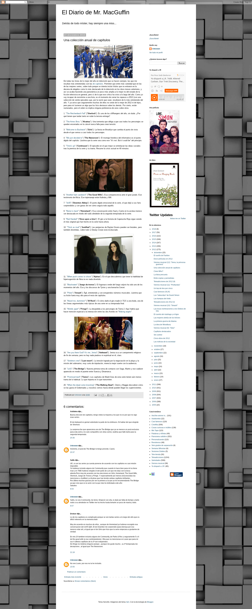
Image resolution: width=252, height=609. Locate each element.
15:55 (72, 567)
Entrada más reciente (72, 577)
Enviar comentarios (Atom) (85, 581)
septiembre (158, 353)
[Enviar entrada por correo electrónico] (95, 395)
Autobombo (156, 419)
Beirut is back (72, 211)
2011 (154, 384)
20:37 (72, 452)
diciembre (158, 253)
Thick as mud (73, 227)
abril (156, 370)
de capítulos (97, 84)
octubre (157, 349)
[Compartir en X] (105, 395)
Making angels (125, 312)
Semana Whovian (159, 448)
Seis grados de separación (162, 445)
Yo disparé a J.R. (158, 466)
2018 (154, 229)
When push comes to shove (79, 277)
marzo (156, 373)
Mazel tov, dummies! (76, 301)
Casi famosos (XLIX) (162, 292)
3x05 (68, 203)
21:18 (72, 552)
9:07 (72, 506)
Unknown (74, 446)
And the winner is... (159, 416)
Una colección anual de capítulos (167, 268)
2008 (154, 395)
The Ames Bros (73, 122)
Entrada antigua (136, 577)
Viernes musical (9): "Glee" (164, 328)
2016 (154, 236)
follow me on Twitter (178, 219)
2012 (154, 249)
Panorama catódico (159, 436)
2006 (154, 402)
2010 (154, 388)
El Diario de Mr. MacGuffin (95, 12)
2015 (154, 239)
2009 (154, 391)
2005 (154, 405)
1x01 (70, 369)
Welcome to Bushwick (75, 130)
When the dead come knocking (81, 385)
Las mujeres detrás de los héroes (167, 318)
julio (156, 360)
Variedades (156, 460)
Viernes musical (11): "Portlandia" (167, 285)
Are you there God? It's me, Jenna (82, 352)
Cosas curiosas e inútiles (161, 428)
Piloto (70, 293)
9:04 (72, 489)
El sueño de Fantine (162, 255)
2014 (154, 243)
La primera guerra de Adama (165, 321)
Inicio (105, 577)
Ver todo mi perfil (156, 53)
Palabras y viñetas (159, 434)
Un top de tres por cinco (163, 288)
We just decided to (74, 138)
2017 (154, 232)
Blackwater (72, 285)
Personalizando (158, 440)
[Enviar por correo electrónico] (100, 395)
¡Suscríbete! (154, 39)
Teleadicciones (157, 457)
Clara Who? (158, 271)
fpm (127, 602)
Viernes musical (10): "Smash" (166, 305)
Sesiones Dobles (158, 451)
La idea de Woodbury (162, 325)
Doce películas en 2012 (163, 259)
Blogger (150, 602)
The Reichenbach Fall (75, 113)
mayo (156, 366)
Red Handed (71, 219)
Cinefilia (155, 425)
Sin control (158, 335)
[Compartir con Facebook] (108, 395)
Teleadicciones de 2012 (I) (164, 302)
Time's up (70, 146)
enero (156, 380)
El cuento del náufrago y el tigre (166, 314)
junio (156, 363)
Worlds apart (73, 309)
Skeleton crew (73, 361)
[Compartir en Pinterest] (111, 395)
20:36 (72, 438)
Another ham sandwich (76, 195)
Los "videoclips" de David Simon (166, 295)
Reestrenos (156, 442)
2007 (154, 398)
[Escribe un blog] (102, 395)
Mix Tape (155, 430)
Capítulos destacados (162, 331)
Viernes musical (158, 463)
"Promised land (73, 377)
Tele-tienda (156, 454)
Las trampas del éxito (162, 299)
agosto (157, 356)
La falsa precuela (160, 275)
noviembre (158, 346)
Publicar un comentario (76, 572)
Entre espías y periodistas (164, 278)
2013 (154, 246)
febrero (157, 377)
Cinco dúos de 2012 (162, 338)
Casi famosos (157, 422)
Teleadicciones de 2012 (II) (164, 281)
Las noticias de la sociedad (164, 342)
